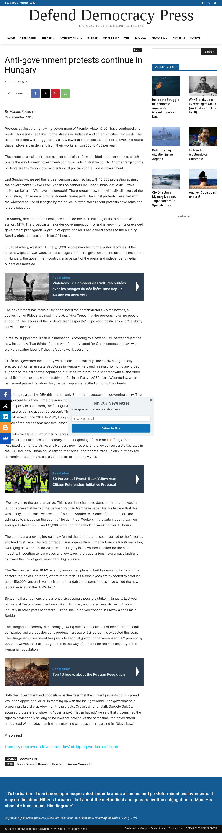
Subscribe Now (111, 428)
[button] (111, 403)
